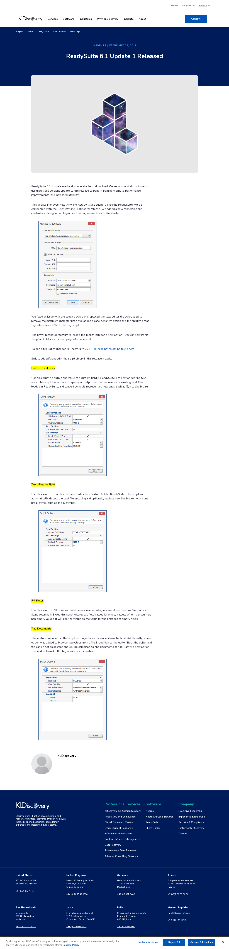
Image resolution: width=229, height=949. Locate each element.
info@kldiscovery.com (179, 913)
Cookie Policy (71, 945)
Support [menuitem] (186, 5)
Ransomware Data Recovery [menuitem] (121, 850)
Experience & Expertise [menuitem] (192, 816)
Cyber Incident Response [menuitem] (119, 828)
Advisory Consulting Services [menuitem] (121, 856)
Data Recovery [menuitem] (113, 845)
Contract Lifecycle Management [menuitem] (122, 839)
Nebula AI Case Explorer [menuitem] (159, 816)
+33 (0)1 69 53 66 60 (178, 894)
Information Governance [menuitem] (118, 833)
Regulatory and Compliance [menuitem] (120, 816)
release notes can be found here (114, 349)
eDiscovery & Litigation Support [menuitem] (122, 811)
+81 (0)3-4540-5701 (76, 926)
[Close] (223, 942)
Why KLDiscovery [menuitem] (107, 19)
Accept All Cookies (201, 942)
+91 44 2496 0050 (126, 926)
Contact (196, 18)
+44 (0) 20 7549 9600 (76, 894)
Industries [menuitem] (85, 19)
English (203, 5)
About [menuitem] (142, 19)
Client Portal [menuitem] (153, 828)
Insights (19, 31)
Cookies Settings (148, 942)
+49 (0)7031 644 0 (126, 894)
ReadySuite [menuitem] (152, 822)
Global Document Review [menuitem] (119, 822)
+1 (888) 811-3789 (177, 920)
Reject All (174, 942)
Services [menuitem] (53, 19)
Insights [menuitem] (128, 19)
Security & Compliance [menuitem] (191, 822)
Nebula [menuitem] (150, 811)
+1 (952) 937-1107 (25, 891)
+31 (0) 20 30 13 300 (26, 926)
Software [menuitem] (68, 19)
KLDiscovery (66, 756)
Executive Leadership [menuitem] (191, 811)
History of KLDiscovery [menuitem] (191, 828)
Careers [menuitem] (173, 5)
